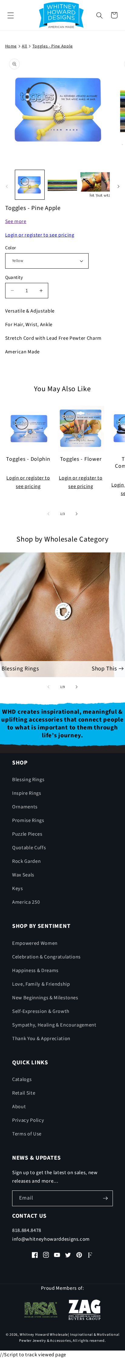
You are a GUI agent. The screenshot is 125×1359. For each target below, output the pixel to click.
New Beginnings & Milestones (45, 997)
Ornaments (25, 806)
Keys (17, 888)
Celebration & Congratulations (46, 957)
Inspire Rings (26, 793)
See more (15, 221)
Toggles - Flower (81, 459)
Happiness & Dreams (35, 970)
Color (10, 247)
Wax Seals (23, 875)
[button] (10, 15)
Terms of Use (27, 1134)
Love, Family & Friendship (41, 984)
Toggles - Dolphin (28, 459)
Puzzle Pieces (27, 834)
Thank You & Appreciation (41, 1038)
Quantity (14, 277)
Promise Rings (28, 820)
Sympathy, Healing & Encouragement (54, 1025)
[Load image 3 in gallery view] (95, 184)
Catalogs (22, 1079)
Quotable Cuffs (29, 847)
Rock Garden (26, 861)
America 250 (26, 902)
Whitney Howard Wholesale (44, 1334)
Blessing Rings (28, 779)
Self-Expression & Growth (40, 1011)
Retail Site (23, 1093)
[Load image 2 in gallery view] (62, 184)
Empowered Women (35, 943)
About (19, 1106)
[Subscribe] (105, 1198)
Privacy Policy (28, 1120)
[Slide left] (6, 186)
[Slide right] (118, 186)
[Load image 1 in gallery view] (30, 184)
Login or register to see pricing (39, 235)
